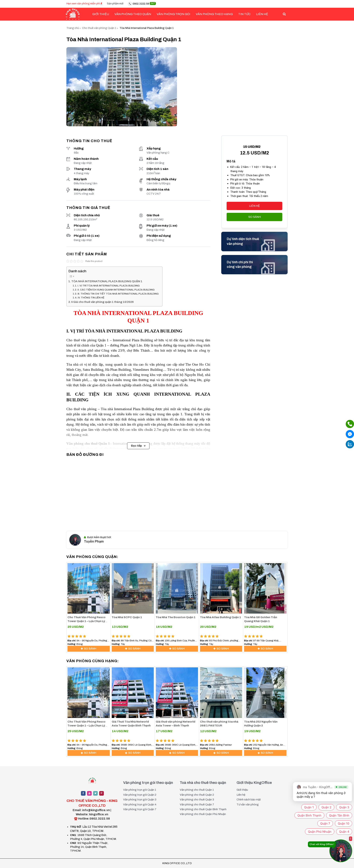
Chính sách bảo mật (249, 799)
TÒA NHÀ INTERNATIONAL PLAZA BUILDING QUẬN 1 (106, 281)
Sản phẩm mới (115, 3)
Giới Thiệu (100, 14)
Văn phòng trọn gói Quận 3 (139, 799)
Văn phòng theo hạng (214, 14)
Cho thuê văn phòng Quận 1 (99, 28)
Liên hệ (262, 14)
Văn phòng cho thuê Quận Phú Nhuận (203, 814)
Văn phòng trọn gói (173, 14)
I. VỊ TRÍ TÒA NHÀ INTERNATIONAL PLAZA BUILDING (109, 285)
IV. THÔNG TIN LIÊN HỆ (91, 297)
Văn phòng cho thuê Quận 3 (197, 799)
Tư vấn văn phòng (248, 804)
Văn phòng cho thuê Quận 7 (197, 804)
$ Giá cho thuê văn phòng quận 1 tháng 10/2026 (102, 301)
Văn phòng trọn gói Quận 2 (139, 794)
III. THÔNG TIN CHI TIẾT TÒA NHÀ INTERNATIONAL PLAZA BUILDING (118, 293)
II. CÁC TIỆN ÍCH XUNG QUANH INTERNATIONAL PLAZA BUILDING (116, 289)
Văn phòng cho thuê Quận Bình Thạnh (203, 809)
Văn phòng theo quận (132, 14)
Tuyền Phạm (94, 541)
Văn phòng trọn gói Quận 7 (139, 809)
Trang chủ (72, 28)
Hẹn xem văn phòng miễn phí (83, 3)
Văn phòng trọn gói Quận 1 (139, 789)
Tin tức (244, 14)
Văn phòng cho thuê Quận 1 (197, 789)
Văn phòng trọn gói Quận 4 (139, 804)
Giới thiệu (242, 789)
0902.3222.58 (143, 3)
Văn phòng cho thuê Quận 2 (197, 794)
